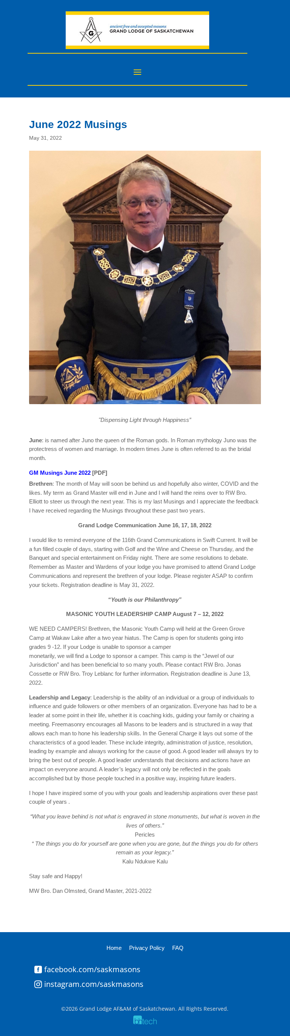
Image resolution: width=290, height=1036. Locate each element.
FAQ (178, 948)
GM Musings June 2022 (60, 472)
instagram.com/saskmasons (93, 984)
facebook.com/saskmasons (92, 969)
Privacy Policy (147, 948)
